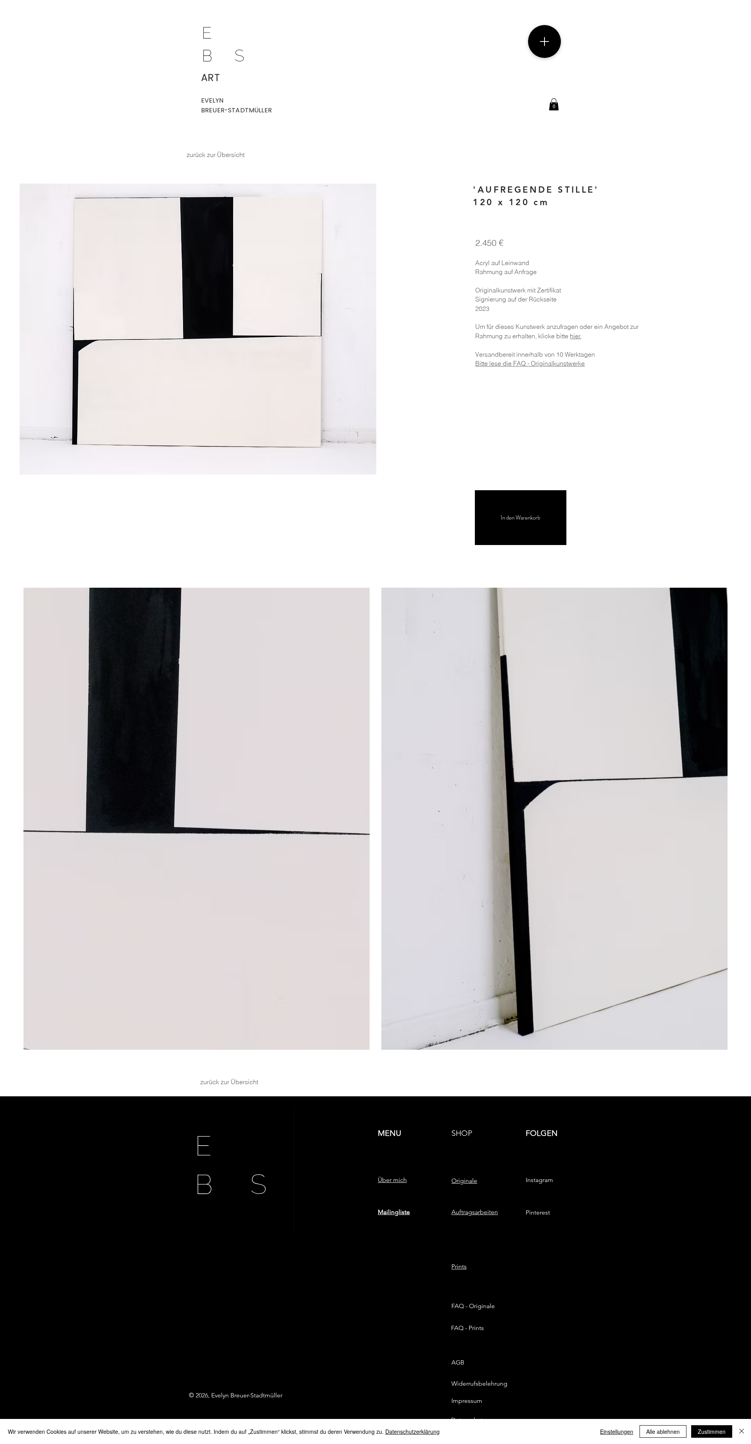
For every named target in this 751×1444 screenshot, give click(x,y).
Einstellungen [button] (616, 1431)
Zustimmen (712, 1431)
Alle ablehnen (663, 1431)
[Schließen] (741, 1431)
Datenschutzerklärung (412, 1431)
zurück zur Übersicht (215, 155)
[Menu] (544, 41)
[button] (554, 104)
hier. (575, 336)
